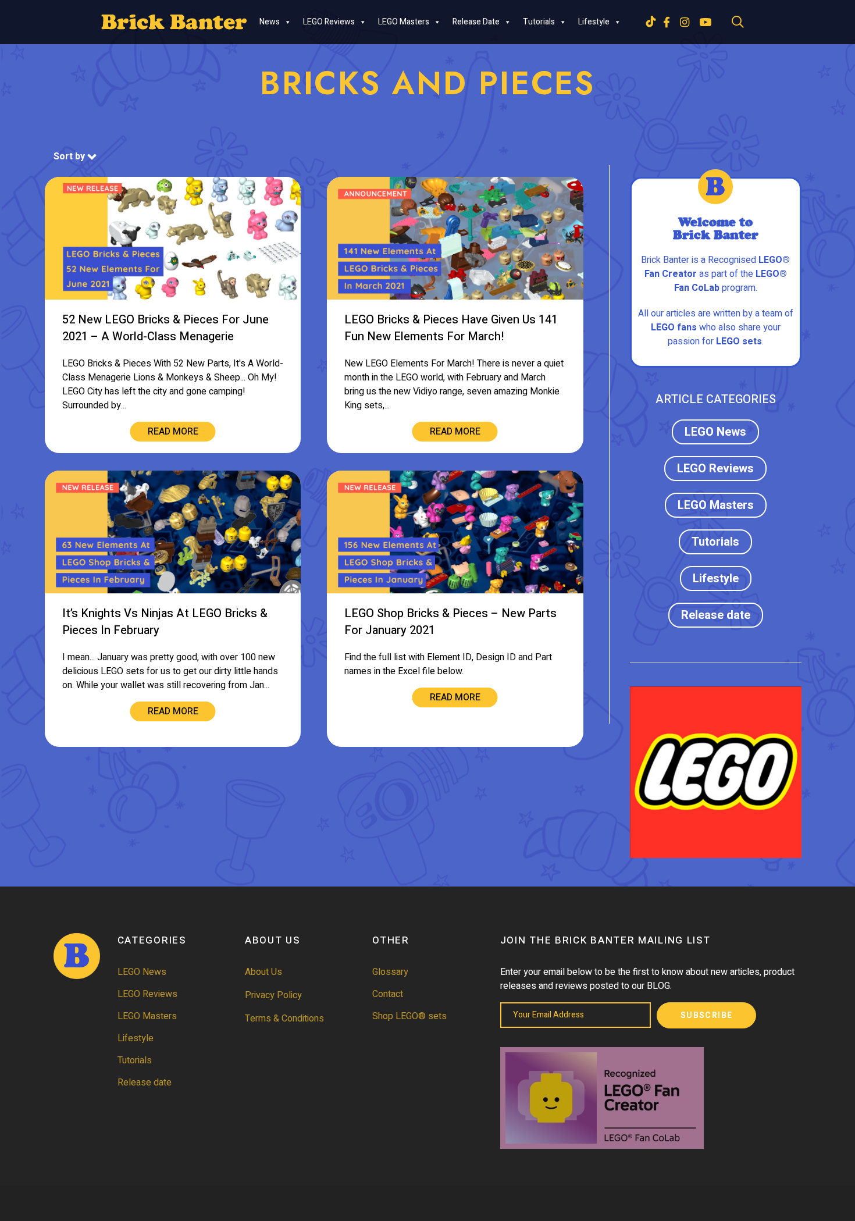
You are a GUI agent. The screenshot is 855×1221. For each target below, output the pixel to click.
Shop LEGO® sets (409, 1016)
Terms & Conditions (284, 1019)
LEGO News (715, 431)
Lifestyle (594, 22)
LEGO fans (674, 327)
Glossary (390, 972)
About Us (263, 972)
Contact (387, 994)
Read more (173, 432)
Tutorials (539, 22)
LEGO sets (739, 341)
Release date (476, 22)
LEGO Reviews (329, 22)
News (269, 22)
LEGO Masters (403, 22)
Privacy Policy (273, 995)
